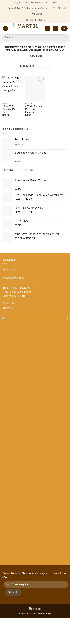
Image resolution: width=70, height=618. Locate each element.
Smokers (7, 307)
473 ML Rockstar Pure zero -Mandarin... (34, 109)
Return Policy (10, 269)
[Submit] (64, 37)
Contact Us (8, 303)
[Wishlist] (47, 28)
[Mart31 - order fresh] (26, 28)
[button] (5, 28)
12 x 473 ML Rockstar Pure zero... (9, 109)
